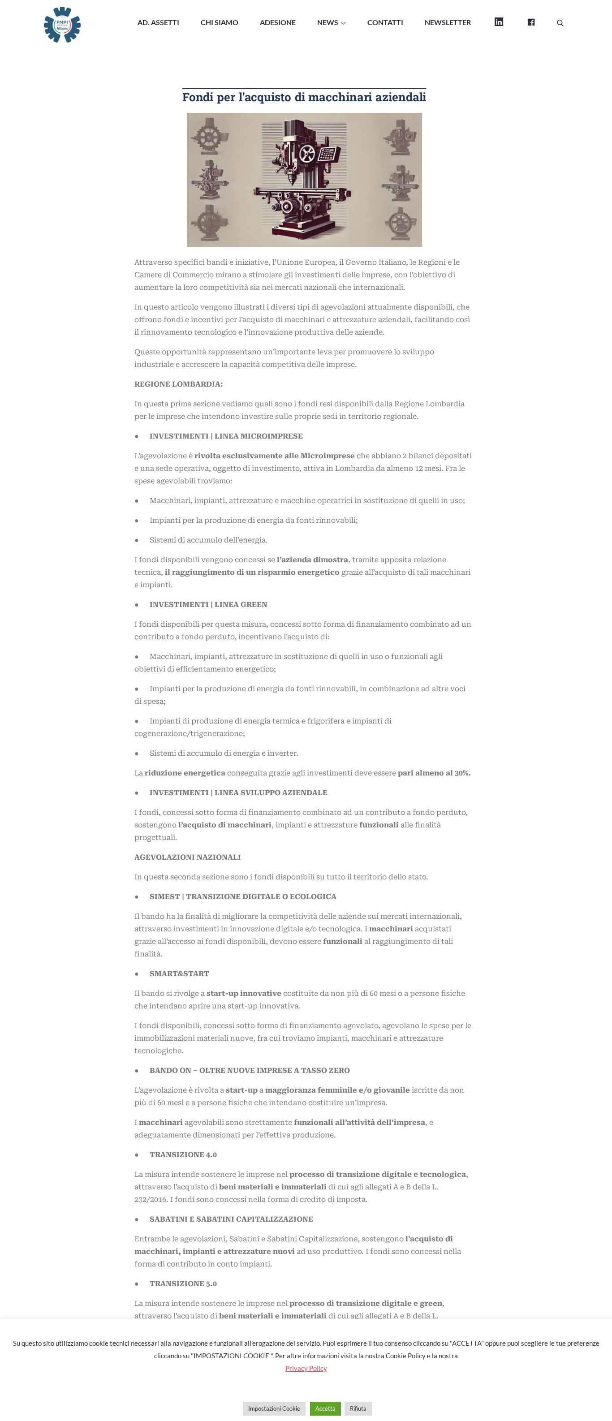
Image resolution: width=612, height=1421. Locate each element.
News (327, 22)
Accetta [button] (325, 1408)
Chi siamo (219, 22)
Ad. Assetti (158, 22)
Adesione (278, 22)
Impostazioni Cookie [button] (274, 1408)
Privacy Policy (306, 1368)
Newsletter (448, 22)
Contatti (385, 22)
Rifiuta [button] (358, 1408)
